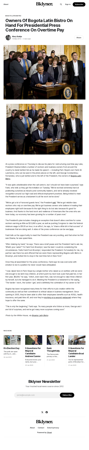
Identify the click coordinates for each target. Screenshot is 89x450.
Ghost (49, 432)
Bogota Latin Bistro (13, 16)
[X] (42, 412)
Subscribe (79, 4)
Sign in (68, 4)
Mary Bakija (17, 36)
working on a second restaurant (57, 297)
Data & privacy (53, 428)
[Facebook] (47, 412)
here (71, 229)
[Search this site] (61, 4)
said (54, 203)
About (6, 4)
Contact (41, 428)
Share (79, 38)
